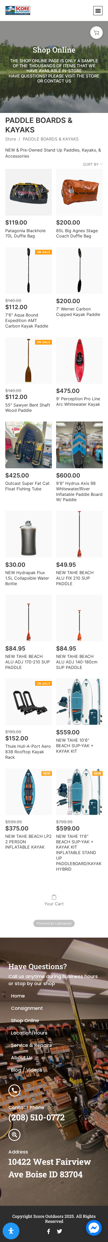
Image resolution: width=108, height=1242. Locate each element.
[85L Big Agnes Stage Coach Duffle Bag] (79, 192)
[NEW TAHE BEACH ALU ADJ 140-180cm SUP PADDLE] (79, 618)
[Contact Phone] (14, 1090)
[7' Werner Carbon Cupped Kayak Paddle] (79, 270)
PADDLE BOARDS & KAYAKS (51, 139)
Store (10, 139)
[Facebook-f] (48, 1231)
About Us (22, 1057)
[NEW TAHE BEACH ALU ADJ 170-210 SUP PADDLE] (28, 618)
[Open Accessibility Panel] (11, 1231)
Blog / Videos (26, 1070)
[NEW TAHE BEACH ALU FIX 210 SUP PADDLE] (79, 534)
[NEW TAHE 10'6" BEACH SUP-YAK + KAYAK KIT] (79, 701)
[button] (97, 10)
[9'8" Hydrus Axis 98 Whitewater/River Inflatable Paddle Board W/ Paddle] (79, 445)
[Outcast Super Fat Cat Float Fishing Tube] (28, 445)
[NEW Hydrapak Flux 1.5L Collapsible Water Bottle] (28, 534)
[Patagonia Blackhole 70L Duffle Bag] (28, 192)
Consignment (27, 1008)
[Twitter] (59, 1231)
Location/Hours (29, 1033)
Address (18, 1152)
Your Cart (54, 903)
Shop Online (25, 1020)
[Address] (14, 1135)
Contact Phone (26, 1107)
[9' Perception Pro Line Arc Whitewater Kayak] (79, 360)
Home (18, 995)
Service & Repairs (31, 1045)
